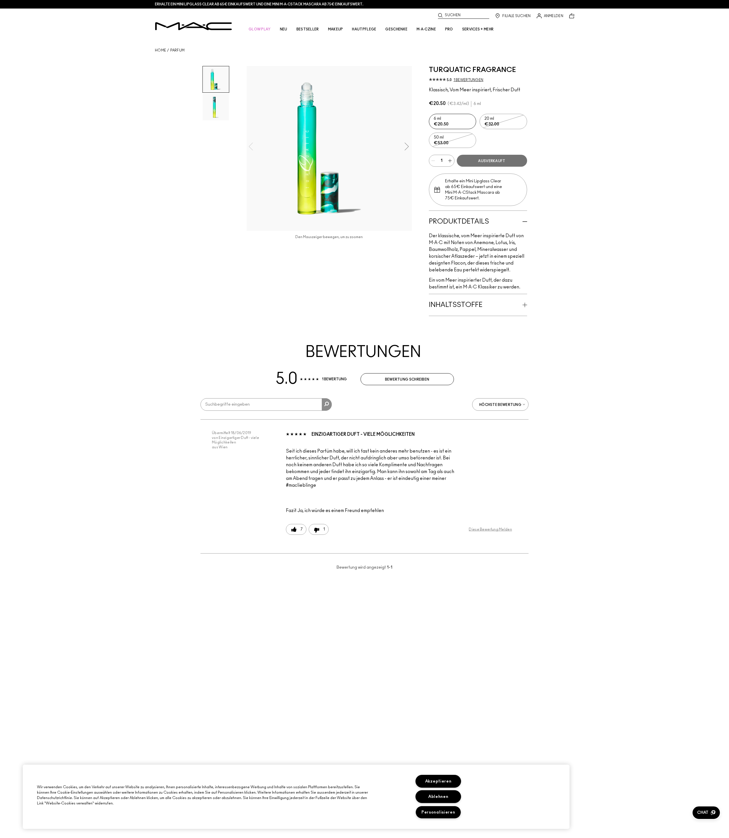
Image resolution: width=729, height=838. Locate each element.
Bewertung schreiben (407, 379)
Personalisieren (438, 812)
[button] (706, 813)
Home (160, 50)
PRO (449, 29)
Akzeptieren (438, 781)
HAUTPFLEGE (364, 29)
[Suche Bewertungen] (327, 404)
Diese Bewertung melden (490, 529)
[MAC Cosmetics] (193, 26)
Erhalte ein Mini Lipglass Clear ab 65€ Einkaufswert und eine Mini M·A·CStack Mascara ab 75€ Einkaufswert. (259, 4)
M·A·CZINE (426, 29)
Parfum (177, 50)
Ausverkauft (491, 161)
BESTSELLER (307, 29)
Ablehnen (438, 796)
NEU (283, 29)
